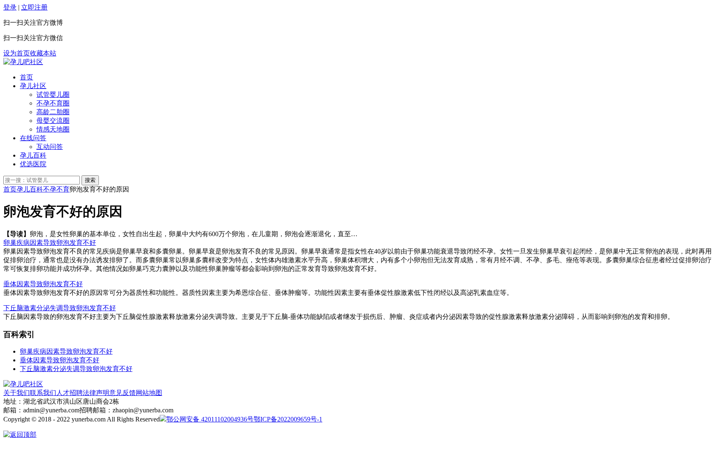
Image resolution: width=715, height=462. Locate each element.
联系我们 (43, 392)
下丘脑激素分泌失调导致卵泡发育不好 (59, 307)
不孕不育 (56, 189)
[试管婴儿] (23, 61)
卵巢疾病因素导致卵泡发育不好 (49, 242)
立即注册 (34, 7)
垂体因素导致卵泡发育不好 (43, 283)
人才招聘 (69, 392)
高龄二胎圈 (53, 111)
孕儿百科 (33, 155)
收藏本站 (43, 53)
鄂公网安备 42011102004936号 (210, 419)
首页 (26, 77)
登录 (10, 7)
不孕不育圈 (53, 103)
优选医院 (33, 164)
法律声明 (96, 392)
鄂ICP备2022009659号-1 (288, 419)
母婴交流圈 (53, 120)
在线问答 (33, 137)
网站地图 (149, 392)
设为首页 (16, 53)
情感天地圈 (53, 129)
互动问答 (49, 146)
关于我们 (16, 392)
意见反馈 (122, 392)
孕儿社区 (33, 85)
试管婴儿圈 (53, 94)
